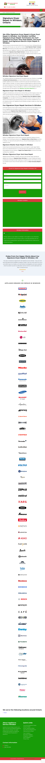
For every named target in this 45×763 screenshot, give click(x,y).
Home (4, 12)
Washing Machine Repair (28, 731)
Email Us (6, 745)
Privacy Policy (26, 738)
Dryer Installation (26, 733)
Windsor (5, 712)
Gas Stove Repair (26, 726)
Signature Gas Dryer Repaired (27, 88)
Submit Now (22, 191)
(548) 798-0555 (7, 747)
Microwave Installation (28, 734)
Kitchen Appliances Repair (28, 728)
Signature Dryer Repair (10, 12)
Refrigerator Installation (28, 736)
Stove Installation (26, 737)
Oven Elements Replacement (29, 729)
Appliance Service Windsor (29, 758)
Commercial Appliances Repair (29, 725)
